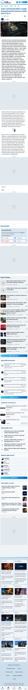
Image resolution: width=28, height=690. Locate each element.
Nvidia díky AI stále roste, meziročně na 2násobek (17, 289)
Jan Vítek (6, 19)
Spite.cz (3, 499)
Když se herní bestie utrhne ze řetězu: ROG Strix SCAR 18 (7, 608)
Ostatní (11, 6)
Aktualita (6, 6)
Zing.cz (3, 489)
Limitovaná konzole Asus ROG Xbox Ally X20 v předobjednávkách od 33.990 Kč (16, 341)
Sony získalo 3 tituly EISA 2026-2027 (20, 649)
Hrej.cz (3, 493)
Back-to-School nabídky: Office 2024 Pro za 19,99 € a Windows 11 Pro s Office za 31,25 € (17, 311)
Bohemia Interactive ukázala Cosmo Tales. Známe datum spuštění (7, 578)
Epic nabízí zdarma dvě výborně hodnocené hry (6, 654)
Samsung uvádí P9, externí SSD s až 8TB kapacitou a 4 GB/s (20, 654)
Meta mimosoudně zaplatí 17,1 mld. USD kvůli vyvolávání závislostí (16, 281)
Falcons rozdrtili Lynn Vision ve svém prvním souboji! (7, 582)
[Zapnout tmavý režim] (20, 2)
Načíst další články (14, 355)
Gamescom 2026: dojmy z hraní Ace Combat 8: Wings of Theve (11, 487)
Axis (18, 6)
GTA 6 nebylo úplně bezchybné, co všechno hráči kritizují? (20, 605)
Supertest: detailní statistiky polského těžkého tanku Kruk (21, 627)
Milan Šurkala (10, 284)
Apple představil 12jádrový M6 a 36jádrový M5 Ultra (15, 333)
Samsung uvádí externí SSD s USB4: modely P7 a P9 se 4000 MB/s (17, 303)
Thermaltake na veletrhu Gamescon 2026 (17, 296)
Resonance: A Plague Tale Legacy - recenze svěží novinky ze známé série (6, 572)
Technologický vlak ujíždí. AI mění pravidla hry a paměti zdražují (10, 509)
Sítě (15, 6)
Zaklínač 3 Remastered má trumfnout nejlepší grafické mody (7, 659)
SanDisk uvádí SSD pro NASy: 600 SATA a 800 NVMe (16, 348)
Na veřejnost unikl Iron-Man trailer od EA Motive (20, 600)
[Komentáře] (25, 16)
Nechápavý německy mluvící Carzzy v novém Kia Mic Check (7, 629)
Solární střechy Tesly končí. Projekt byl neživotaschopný (16, 318)
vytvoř (12, 233)
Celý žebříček (14, 477)
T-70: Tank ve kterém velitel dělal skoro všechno (20, 631)
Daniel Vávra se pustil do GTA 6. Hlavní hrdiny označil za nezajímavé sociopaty (12, 504)
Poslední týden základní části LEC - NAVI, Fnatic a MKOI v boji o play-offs (6, 623)
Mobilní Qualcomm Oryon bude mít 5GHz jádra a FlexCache (16, 325)
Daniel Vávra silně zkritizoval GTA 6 (11, 497)
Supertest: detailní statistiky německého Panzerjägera (20, 623)
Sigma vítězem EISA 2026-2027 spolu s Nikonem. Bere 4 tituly (20, 659)
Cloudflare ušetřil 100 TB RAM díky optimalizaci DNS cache (7, 603)
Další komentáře (14, 397)
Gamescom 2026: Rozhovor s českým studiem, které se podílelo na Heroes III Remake (20, 580)
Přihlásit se (24, 2)
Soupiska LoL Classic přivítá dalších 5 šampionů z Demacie (7, 634)
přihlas (22, 232)
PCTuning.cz (4, 511)
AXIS (3, 189)
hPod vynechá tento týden (8, 492)
